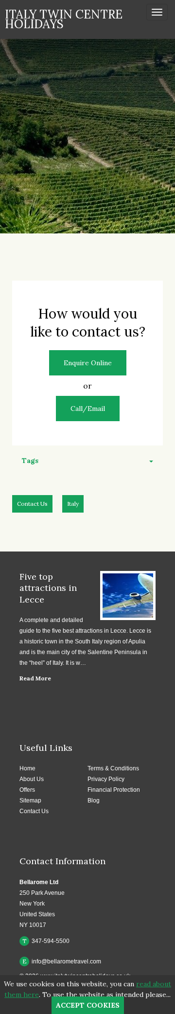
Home (27, 768)
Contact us (32, 503)
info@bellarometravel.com (62, 961)
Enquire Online (88, 362)
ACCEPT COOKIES (88, 1005)
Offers (27, 789)
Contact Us (34, 811)
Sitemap (30, 800)
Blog (94, 800)
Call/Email (87, 408)
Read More (35, 678)
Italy (73, 503)
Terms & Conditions (113, 768)
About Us (31, 779)
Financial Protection (114, 789)
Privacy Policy (106, 779)
